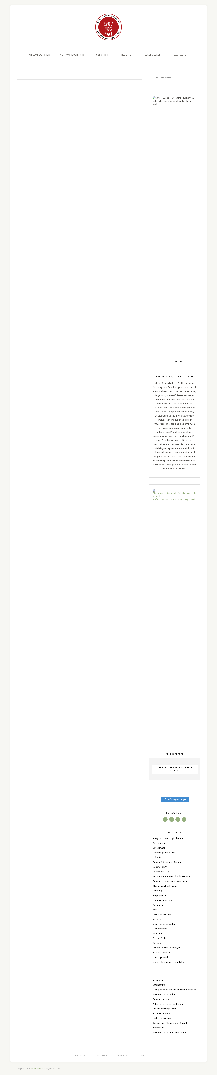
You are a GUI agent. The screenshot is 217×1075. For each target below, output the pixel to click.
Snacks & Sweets (161, 952)
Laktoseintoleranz (162, 914)
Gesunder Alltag (161, 871)
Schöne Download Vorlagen (166, 947)
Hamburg (157, 890)
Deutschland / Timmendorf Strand (170, 1022)
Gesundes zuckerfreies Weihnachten (171, 881)
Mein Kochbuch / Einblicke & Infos (169, 1032)
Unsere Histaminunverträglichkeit (169, 961)
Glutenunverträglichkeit (165, 885)
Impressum (158, 980)
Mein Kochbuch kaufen (164, 923)
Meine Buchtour (161, 928)
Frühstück (158, 857)
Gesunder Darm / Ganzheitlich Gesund (172, 876)
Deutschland (159, 847)
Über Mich (102, 54)
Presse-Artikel (160, 938)
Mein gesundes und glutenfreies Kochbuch (174, 989)
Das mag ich (181, 54)
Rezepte (126, 54)
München (157, 933)
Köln (155, 909)
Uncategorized (160, 957)
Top (197, 1068)
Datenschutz (159, 984)
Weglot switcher (39, 54)
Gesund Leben (153, 54)
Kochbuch (158, 904)
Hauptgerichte (160, 895)
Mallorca (157, 919)
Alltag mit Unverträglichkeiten (168, 838)
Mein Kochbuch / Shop (73, 54)
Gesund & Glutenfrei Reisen (167, 862)
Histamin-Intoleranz (162, 900)
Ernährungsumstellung (164, 852)
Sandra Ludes (37, 1068)
